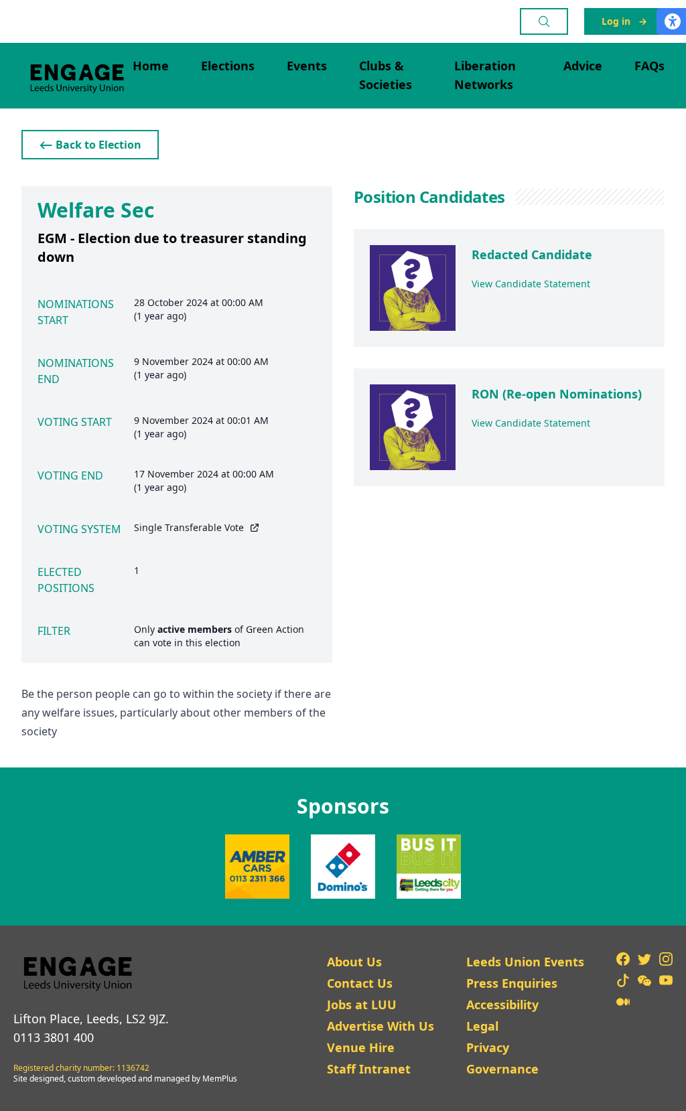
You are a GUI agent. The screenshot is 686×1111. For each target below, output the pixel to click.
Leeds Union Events (525, 962)
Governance (502, 1069)
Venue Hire (361, 1047)
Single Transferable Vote (189, 527)
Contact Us (360, 983)
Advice (582, 66)
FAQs (649, 66)
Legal (482, 1026)
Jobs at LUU (362, 1004)
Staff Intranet (369, 1069)
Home (151, 66)
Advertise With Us (380, 1026)
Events (307, 66)
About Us (354, 962)
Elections (228, 66)
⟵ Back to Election (90, 144)
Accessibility (502, 1004)
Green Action (275, 629)
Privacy (487, 1047)
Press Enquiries (511, 983)
